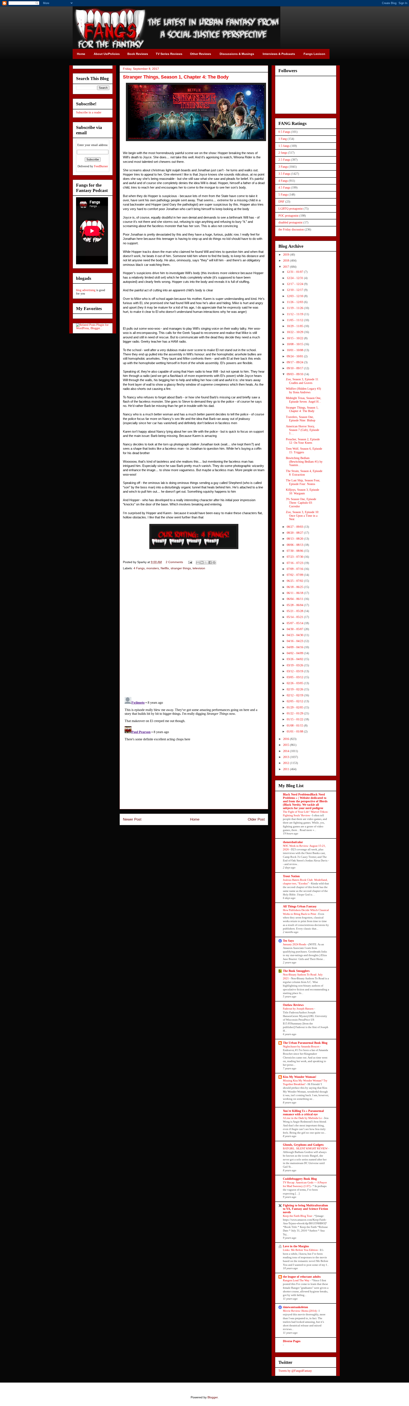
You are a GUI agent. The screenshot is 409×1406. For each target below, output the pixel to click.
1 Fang (282, 138)
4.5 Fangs (284, 187)
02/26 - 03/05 (295, 683)
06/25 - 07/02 (295, 580)
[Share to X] (206, 562)
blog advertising (85, 290)
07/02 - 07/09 (295, 574)
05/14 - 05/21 (295, 617)
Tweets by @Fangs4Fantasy (295, 1370)
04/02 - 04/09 (295, 653)
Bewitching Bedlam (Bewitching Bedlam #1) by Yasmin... (304, 461)
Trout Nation (291, 876)
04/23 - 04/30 (295, 635)
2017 (286, 266)
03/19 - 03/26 (295, 665)
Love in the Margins (296, 1246)
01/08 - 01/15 (295, 725)
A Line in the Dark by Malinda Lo (303, 1118)
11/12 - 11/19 (295, 314)
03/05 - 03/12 (295, 677)
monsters (152, 568)
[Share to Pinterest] (214, 562)
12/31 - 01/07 (295, 271)
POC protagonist (288, 215)
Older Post (256, 819)
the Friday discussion (291, 229)
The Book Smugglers (296, 971)
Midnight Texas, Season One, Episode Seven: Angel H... (303, 399)
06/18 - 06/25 (295, 587)
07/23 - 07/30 (295, 556)
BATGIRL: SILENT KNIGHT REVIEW (305, 1148)
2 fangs (282, 152)
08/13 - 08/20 (295, 538)
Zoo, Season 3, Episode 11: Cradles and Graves (302, 381)
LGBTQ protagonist (290, 208)
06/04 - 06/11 (295, 599)
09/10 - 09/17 (295, 368)
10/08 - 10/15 (295, 344)
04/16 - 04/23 (295, 641)
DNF (281, 201)
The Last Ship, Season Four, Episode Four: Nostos (303, 482)
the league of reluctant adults (302, 1276)
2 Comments (174, 562)
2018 (286, 260)
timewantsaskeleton (295, 1307)
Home (194, 819)
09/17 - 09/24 (295, 362)
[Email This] (198, 562)
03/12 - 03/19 (295, 671)
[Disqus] (194, 634)
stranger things (181, 568)
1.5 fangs (283, 145)
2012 (286, 763)
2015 (286, 745)
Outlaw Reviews (293, 1005)
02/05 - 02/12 (295, 701)
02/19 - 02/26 (295, 689)
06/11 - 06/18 (295, 593)
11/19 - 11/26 (295, 308)
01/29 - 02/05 (295, 707)
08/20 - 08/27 (295, 532)
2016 (286, 739)
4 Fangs (139, 568)
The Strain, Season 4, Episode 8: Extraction (304, 472)
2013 (286, 757)
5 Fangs (283, 194)
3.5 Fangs (284, 173)
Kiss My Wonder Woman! (299, 1076)
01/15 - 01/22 (295, 719)
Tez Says (288, 940)
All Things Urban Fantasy (300, 906)
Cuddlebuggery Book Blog (300, 1178)
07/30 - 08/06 (295, 550)
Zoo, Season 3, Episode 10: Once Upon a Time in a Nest (302, 516)
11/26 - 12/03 (295, 302)
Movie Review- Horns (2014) (300, 1310)
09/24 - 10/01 (295, 356)
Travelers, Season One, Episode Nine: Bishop (300, 418)
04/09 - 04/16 (295, 647)
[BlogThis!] (202, 562)
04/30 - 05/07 (295, 629)
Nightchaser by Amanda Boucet (301, 1046)
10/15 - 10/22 (295, 338)
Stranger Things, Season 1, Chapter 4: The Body (302, 409)
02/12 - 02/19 (295, 695)
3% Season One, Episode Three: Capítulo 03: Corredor (301, 503)
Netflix (165, 568)
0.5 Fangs (284, 131)
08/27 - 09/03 (295, 526)
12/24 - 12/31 (295, 278)
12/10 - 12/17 (295, 290)
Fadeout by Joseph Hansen (298, 1008)
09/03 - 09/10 (295, 374)
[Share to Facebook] (210, 562)
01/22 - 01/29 (295, 713)
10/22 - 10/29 (295, 332)
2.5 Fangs (284, 159)
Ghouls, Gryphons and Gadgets (303, 1144)
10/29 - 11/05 (295, 326)
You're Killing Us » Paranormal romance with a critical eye (303, 1112)
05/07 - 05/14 (295, 623)
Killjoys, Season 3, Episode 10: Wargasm (302, 491)
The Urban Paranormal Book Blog (305, 1042)
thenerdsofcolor (293, 842)
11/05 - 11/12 (295, 320)
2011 (286, 769)
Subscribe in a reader (88, 112)
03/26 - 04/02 (295, 659)
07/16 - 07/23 (295, 563)
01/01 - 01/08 (295, 731)
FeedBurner (101, 166)
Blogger (212, 1397)
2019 (286, 254)
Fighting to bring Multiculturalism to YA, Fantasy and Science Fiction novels (305, 1209)
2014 (286, 751)
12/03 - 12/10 (295, 296)
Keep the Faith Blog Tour (298, 1215)
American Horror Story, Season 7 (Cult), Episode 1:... (302, 430)
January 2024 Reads (295, 944)
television (199, 568)
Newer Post (132, 819)
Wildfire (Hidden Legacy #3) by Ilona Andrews (303, 390)
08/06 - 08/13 (295, 544)
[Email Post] (190, 562)
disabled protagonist (290, 222)
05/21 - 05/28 (295, 611)
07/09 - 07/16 (295, 569)
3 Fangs (283, 166)
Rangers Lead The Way (296, 1280)
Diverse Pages (291, 1341)
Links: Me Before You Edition (300, 1250)
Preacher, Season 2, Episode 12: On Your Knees (303, 441)
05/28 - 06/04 (295, 605)
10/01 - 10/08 (295, 350)
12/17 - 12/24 (295, 284)
